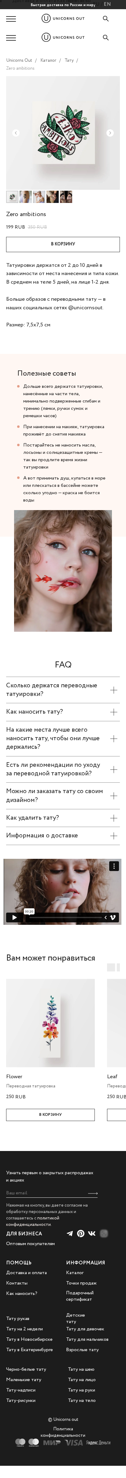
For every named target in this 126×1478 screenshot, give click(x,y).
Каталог (48, 60)
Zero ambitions (20, 68)
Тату (69, 60)
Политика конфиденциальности (63, 1432)
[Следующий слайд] (110, 133)
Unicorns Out (19, 60)
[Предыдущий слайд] (16, 133)
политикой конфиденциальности (32, 1221)
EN (107, 4)
